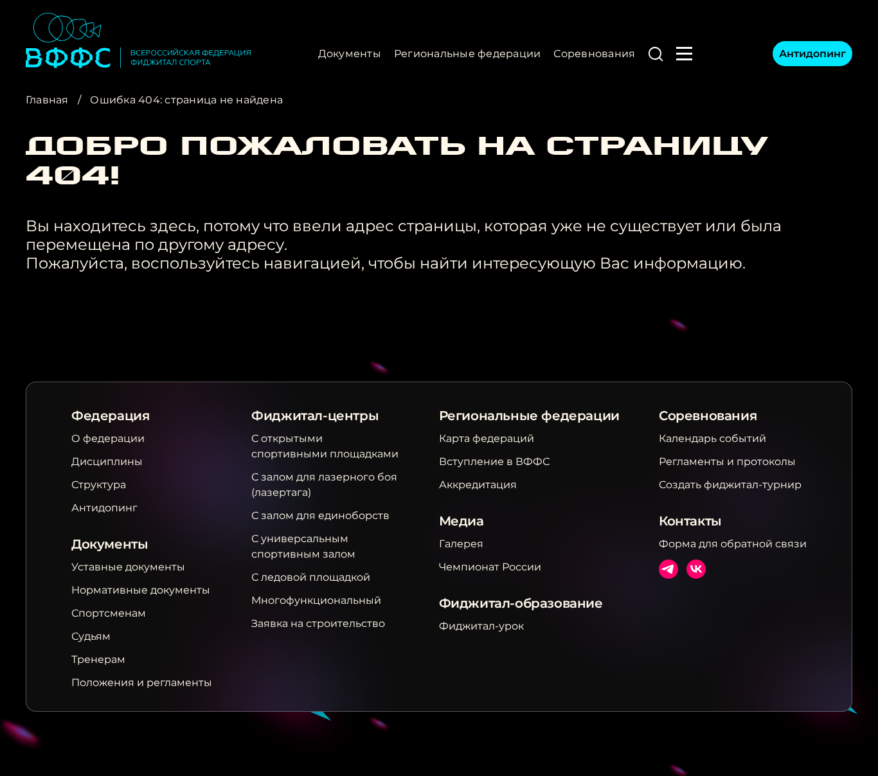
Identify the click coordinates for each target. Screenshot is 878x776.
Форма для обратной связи (733, 544)
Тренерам (98, 659)
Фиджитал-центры (315, 415)
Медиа (461, 521)
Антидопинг (812, 54)
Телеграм (668, 569)
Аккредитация (478, 485)
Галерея (461, 544)
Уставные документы (128, 567)
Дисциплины (107, 461)
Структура (98, 485)
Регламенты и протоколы (727, 461)
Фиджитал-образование (521, 603)
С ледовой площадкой (310, 577)
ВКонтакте (696, 569)
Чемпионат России (490, 567)
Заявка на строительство (318, 623)
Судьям (91, 636)
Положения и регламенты (141, 682)
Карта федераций (486, 438)
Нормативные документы (140, 590)
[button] (655, 54)
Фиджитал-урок (481, 626)
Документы (349, 54)
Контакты (690, 521)
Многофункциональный (316, 600)
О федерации (108, 438)
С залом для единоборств (320, 515)
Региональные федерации (467, 54)
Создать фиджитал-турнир (730, 485)
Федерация (110, 415)
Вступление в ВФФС (494, 461)
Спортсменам (108, 613)
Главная (47, 100)
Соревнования (594, 54)
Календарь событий (712, 438)
